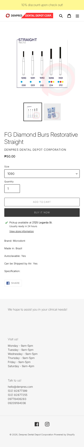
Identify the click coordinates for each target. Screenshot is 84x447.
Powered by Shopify (64, 434)
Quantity (9, 181)
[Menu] (77, 15)
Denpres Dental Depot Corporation (36, 434)
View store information (21, 231)
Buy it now (42, 212)
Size (6, 166)
